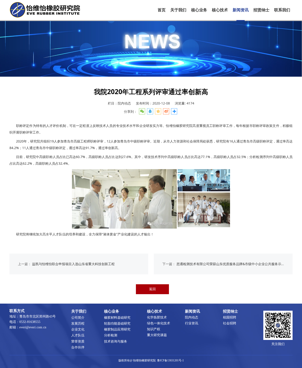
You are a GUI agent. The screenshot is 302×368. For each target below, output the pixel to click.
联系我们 (282, 10)
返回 (152, 289)
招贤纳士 (261, 10)
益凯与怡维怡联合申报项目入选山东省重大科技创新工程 (73, 264)
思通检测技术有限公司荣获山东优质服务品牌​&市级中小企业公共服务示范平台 (233, 264)
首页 (162, 10)
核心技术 (220, 10)
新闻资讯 (241, 10)
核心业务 (199, 10)
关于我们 (178, 10)
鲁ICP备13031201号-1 (170, 360)
